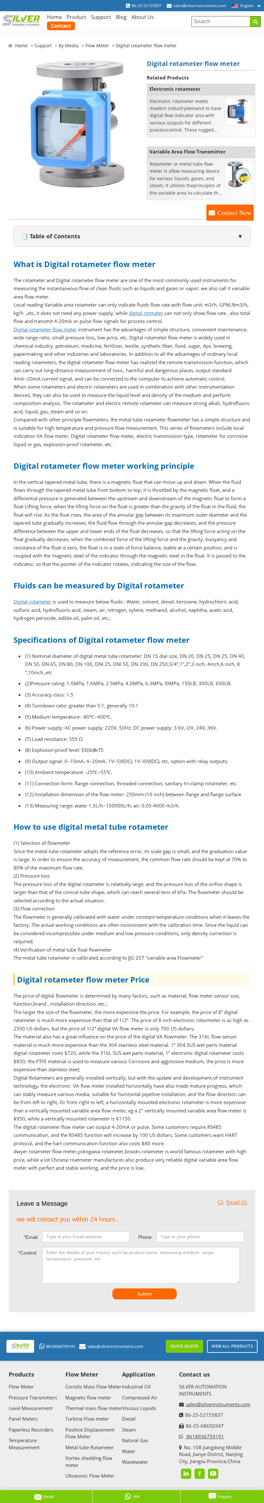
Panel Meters (23, 1418)
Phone (145, 1237)
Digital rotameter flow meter (45, 329)
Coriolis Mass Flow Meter (93, 1386)
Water (128, 1451)
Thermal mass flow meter (93, 1408)
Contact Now (234, 212)
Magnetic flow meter (88, 1397)
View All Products (232, 1346)
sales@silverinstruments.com (199, 5)
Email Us (236, 1202)
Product (76, 17)
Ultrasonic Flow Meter (89, 1475)
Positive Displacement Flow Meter (89, 1433)
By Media (69, 45)
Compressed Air (139, 1397)
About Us (142, 17)
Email (30, 1237)
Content (27, 1253)
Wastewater (135, 1462)
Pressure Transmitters (33, 1397)
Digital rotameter (32, 601)
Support (101, 17)
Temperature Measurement (24, 1443)
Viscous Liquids (139, 1408)
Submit (144, 1293)
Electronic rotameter (175, 89)
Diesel (129, 1418)
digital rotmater (147, 313)
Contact (61, 25)
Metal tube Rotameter (89, 1447)
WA (136, 1496)
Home (54, 17)
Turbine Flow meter (87, 1418)
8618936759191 (60, 1346)
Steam (129, 1429)
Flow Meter (97, 45)
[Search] (255, 21)
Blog (121, 17)
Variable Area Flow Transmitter (187, 151)
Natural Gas (135, 1440)
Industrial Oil (136, 1386)
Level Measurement (30, 1408)
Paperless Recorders (31, 1429)
